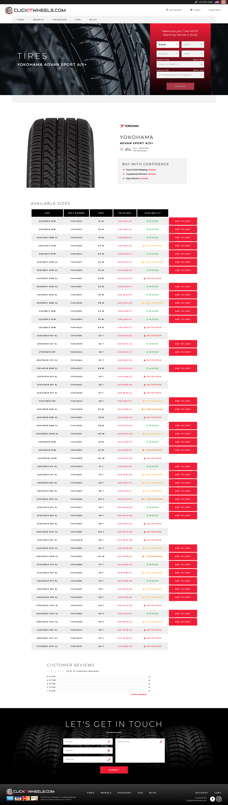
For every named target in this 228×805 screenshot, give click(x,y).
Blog (93, 19)
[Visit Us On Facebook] (212, 799)
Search (180, 86)
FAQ (78, 19)
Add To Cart (183, 221)
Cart (197, 10)
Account (175, 10)
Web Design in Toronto (63, 799)
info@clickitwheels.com (196, 800)
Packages (60, 19)
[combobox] (168, 44)
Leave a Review (138, 694)
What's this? (198, 60)
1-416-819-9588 (205, 2)
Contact (215, 10)
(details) (152, 169)
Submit (114, 770)
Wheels (38, 19)
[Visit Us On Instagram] (218, 799)
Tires (20, 19)
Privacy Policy (201, 798)
